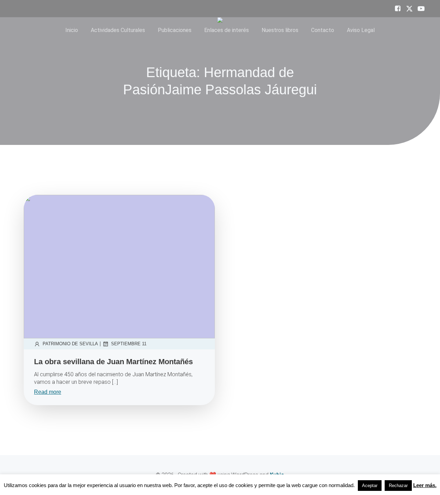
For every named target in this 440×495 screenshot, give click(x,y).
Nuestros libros (280, 30)
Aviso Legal (361, 30)
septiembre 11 (128, 343)
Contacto (322, 30)
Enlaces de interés (226, 30)
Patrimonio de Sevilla (70, 343)
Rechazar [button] (398, 485)
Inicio (71, 30)
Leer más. (425, 485)
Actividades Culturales (118, 30)
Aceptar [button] (369, 485)
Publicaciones (174, 30)
